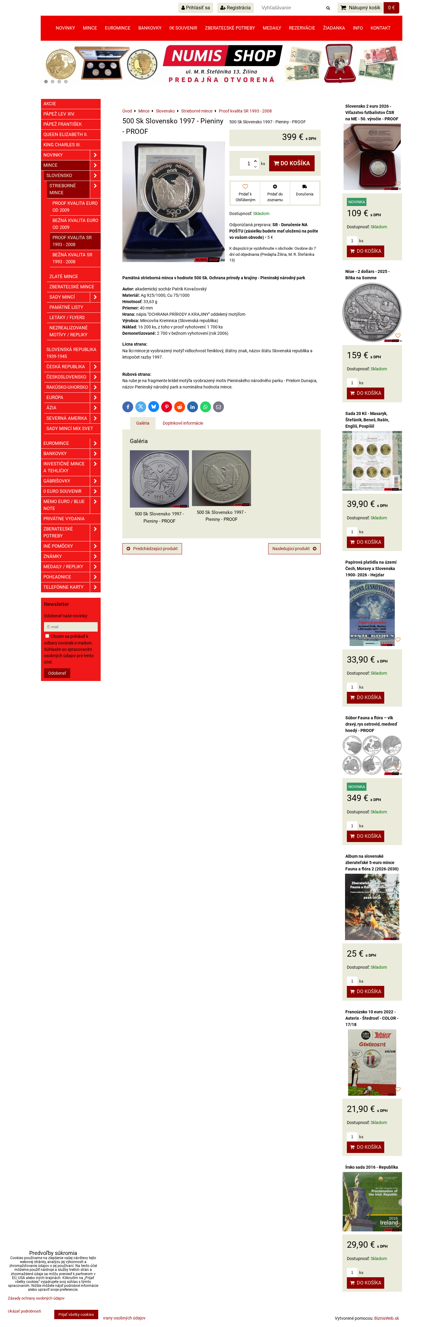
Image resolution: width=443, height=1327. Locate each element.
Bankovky (150, 28)
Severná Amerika (66, 418)
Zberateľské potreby (230, 28)
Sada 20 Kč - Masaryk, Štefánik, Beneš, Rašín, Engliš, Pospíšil (367, 420)
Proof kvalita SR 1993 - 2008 (72, 241)
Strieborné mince (62, 189)
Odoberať (57, 673)
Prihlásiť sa (197, 8)
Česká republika (65, 366)
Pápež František (62, 124)
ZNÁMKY (52, 556)
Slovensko (59, 175)
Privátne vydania (64, 518)
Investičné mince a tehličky (64, 467)
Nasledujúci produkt (291, 548)
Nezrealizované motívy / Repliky (68, 331)
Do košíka (294, 163)
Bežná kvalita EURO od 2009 (75, 224)
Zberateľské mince (71, 287)
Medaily (272, 28)
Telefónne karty (63, 587)
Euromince (117, 28)
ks (360, 241)
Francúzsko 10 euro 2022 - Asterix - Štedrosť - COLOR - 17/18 (371, 1018)
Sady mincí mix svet (69, 428)
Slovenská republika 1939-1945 (71, 353)
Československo (66, 377)
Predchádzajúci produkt (155, 548)
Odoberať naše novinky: (66, 615)
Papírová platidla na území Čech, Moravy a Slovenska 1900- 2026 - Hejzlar (371, 568)
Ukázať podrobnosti (24, 1311)
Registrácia (238, 8)
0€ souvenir (183, 28)
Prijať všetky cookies (76, 1314)
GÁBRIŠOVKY (56, 481)
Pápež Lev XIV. (59, 114)
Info (358, 28)
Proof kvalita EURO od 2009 (75, 207)
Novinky (65, 28)
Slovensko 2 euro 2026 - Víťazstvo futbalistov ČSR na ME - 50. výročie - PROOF (371, 112)
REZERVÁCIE (302, 28)
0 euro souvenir (62, 491)
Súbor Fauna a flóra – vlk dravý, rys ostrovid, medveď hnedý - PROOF (371, 724)
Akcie (49, 103)
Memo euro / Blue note (64, 505)
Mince (90, 28)
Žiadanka (334, 28)
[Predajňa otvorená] (221, 84)
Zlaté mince (63, 276)
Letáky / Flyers (67, 317)
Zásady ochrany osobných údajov (114, 1318)
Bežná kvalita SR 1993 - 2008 (72, 258)
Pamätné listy (66, 307)
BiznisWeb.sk (386, 1318)
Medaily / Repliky (63, 566)
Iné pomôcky (58, 546)
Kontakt (381, 28)
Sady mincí (62, 297)
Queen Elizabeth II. (65, 134)
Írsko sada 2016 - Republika (371, 1167)
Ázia (51, 407)
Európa (54, 397)
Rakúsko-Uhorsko (67, 387)
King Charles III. (62, 144)
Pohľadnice (57, 577)
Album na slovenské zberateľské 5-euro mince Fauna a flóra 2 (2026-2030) (372, 862)
